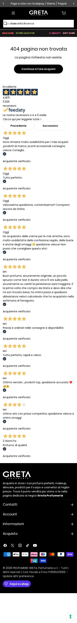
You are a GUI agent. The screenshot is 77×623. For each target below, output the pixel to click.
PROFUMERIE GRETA (25, 568)
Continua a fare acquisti (38, 69)
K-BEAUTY (55, 33)
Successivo (50, 126)
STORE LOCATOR (25, 33)
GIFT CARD (69, 33)
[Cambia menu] (13, 13)
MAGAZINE (8, 33)
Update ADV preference (18, 576)
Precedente (18, 126)
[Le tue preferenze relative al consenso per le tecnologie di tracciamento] (70, 616)
